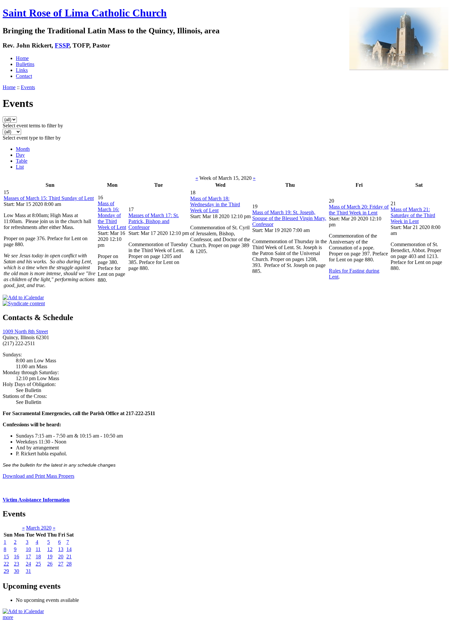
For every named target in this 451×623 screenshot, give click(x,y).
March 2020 (39, 528)
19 (49, 556)
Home (22, 58)
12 (49, 549)
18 (38, 556)
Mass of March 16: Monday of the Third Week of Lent (112, 215)
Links (22, 70)
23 (16, 564)
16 (16, 556)
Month (23, 149)
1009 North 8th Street (25, 331)
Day (20, 155)
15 (6, 556)
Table (21, 161)
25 (38, 564)
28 (69, 564)
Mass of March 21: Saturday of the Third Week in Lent (413, 215)
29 (6, 571)
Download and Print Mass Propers (38, 476)
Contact (24, 76)
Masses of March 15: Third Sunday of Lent (49, 198)
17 (28, 556)
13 (60, 549)
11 (38, 549)
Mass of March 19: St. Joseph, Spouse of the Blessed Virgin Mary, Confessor (289, 218)
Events (28, 87)
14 (69, 549)
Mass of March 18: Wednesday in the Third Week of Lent (215, 204)
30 (16, 571)
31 (28, 571)
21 (69, 556)
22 (6, 564)
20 (60, 556)
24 (28, 564)
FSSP (62, 45)
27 (60, 564)
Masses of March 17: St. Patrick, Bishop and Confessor (153, 221)
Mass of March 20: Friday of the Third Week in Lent (359, 209)
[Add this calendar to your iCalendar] (23, 297)
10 (28, 549)
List (20, 167)
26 (49, 564)
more (8, 617)
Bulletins (25, 64)
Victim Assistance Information (36, 500)
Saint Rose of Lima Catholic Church (85, 13)
